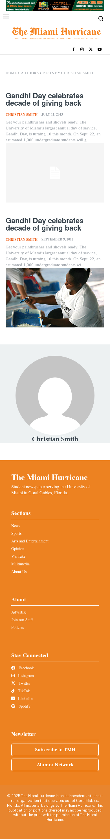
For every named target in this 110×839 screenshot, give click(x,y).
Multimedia (20, 564)
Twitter (23, 683)
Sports (16, 533)
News (15, 525)
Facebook (25, 667)
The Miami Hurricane (49, 477)
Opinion (17, 548)
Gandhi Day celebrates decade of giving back (44, 99)
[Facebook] (73, 49)
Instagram (25, 675)
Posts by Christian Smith (69, 73)
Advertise (19, 612)
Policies (17, 627)
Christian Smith (22, 114)
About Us (19, 571)
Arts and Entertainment (30, 541)
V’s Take (18, 556)
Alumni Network (55, 764)
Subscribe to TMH (55, 749)
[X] (90, 49)
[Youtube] (99, 49)
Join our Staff (22, 619)
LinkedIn (25, 698)
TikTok (23, 690)
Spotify (23, 706)
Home (11, 73)
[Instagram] (82, 49)
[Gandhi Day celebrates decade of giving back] (55, 173)
